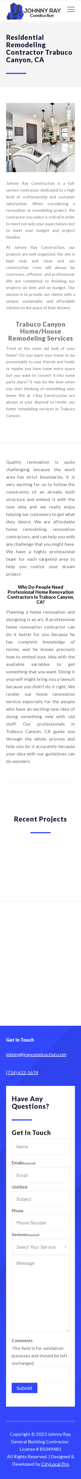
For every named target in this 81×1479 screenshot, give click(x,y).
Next (65, 866)
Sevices (25, 1234)
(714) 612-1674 (22, 1072)
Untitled (19, 1187)
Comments (22, 1340)
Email (24, 1162)
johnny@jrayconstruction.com (36, 1054)
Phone (17, 1210)
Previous (16, 866)
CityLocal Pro (55, 1464)
